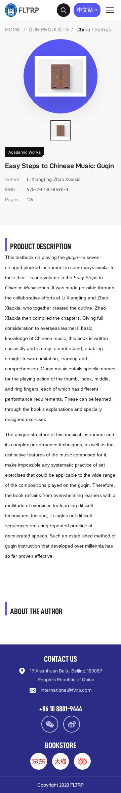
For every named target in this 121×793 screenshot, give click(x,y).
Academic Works (24, 152)
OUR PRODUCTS (49, 29)
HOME (12, 29)
